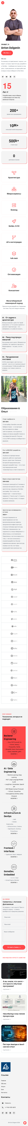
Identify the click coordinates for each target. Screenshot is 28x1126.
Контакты (4, 1092)
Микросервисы (14, 194)
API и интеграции (14, 242)
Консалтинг (14, 290)
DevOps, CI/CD (14, 226)
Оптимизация (14, 274)
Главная (3, 1080)
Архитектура (14, 178)
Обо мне (3, 1083)
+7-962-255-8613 (10, 1107)
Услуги (14, 754)
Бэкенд (14, 210)
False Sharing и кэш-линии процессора (14, 1015)
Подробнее (6, 989)
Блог (2, 1089)
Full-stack (14, 258)
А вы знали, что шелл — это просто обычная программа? (13, 983)
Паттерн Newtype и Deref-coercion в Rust (14, 1045)
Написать (8, 1103)
